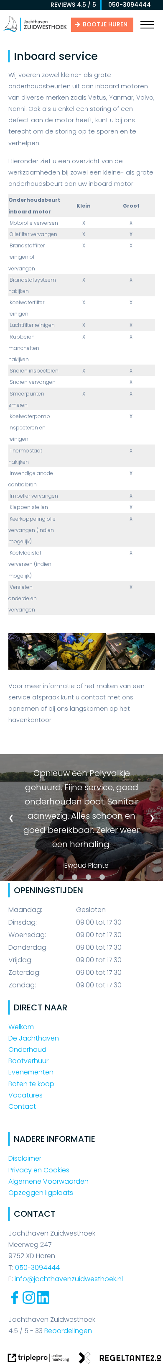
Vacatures (25, 1095)
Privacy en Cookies (38, 1170)
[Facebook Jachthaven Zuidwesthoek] (14, 1301)
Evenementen (30, 1072)
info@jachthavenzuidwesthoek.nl (69, 1279)
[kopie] (130, 667)
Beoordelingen (67, 1331)
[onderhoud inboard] (81, 667)
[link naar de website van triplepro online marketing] (38, 1359)
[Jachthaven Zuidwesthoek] (35, 31)
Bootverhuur (28, 1061)
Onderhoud (27, 1049)
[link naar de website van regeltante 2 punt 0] (120, 1359)
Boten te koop (31, 1084)
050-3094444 (127, 4)
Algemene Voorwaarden (48, 1181)
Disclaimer (24, 1158)
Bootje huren (105, 24)
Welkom (21, 1027)
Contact (22, 1106)
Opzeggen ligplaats (40, 1192)
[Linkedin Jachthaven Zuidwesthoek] (43, 1301)
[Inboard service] (32, 667)
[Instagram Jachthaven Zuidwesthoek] (29, 1301)
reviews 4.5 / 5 (73, 4)
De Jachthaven (33, 1038)
